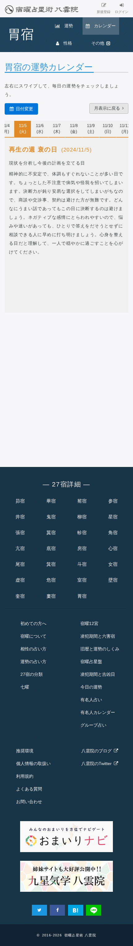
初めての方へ (33, 623)
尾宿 (20, 564)
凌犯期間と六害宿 (97, 636)
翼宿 (51, 532)
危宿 (51, 580)
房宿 (82, 548)
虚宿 (20, 580)
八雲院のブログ (97, 750)
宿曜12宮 (89, 623)
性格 (65, 43)
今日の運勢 (91, 686)
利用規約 (24, 776)
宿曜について (33, 636)
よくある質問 (29, 788)
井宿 (20, 516)
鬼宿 (51, 516)
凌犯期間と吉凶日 (97, 674)
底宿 (51, 548)
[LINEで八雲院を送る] (93, 910)
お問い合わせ (29, 801)
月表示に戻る (108, 108)
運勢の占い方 (33, 661)
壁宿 (113, 580)
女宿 (113, 564)
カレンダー (103, 25)
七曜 (24, 686)
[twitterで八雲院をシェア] (39, 910)
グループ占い (93, 725)
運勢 (66, 25)
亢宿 (20, 548)
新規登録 (103, 12)
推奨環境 (24, 750)
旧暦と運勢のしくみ (99, 648)
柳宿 (82, 516)
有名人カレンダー (97, 712)
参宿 (113, 501)
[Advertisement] (66, 388)
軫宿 (82, 532)
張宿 (20, 532)
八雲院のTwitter (97, 763)
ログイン (121, 12)
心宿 (113, 548)
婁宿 (51, 596)
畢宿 (51, 501)
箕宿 (51, 564)
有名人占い (91, 699)
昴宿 (20, 501)
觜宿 (82, 501)
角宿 (113, 532)
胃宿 (82, 596)
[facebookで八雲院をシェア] (57, 910)
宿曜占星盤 (91, 661)
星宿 (113, 516)
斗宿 (82, 564)
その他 (98, 43)
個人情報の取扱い (33, 763)
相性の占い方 (33, 648)
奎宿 (20, 596)
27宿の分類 (31, 674)
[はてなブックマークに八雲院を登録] (75, 910)
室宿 (82, 580)
